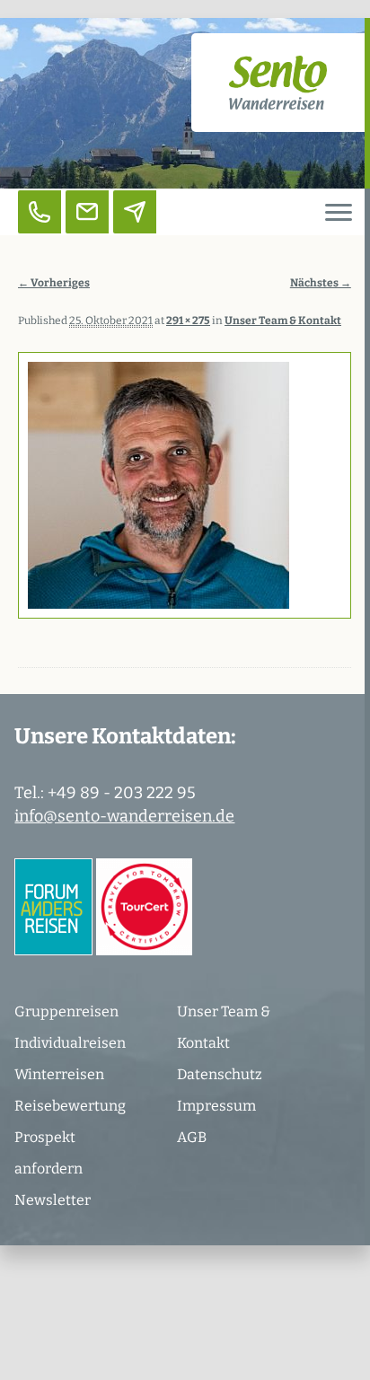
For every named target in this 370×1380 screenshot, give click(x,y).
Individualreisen (70, 1042)
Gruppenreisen (66, 1011)
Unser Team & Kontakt (223, 1027)
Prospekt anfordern (48, 1153)
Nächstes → (320, 283)
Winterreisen (59, 1074)
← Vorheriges (54, 283)
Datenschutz (219, 1074)
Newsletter (52, 1200)
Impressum (216, 1105)
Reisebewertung (70, 1105)
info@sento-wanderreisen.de (124, 816)
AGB (192, 1137)
